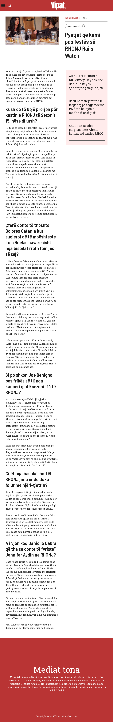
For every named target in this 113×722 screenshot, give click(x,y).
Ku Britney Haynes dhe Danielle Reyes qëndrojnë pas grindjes (86, 84)
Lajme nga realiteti (75, 26)
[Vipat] (58, 5)
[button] (9, 5)
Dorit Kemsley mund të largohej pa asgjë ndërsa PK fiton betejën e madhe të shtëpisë (86, 107)
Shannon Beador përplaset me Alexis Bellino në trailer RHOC (86, 129)
